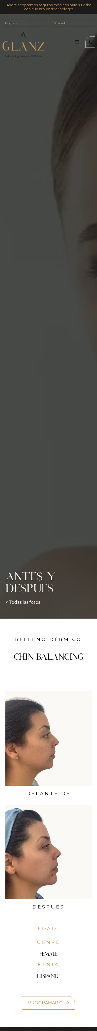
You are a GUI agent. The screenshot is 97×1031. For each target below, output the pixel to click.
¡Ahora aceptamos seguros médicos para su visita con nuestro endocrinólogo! (48, 7)
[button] (76, 42)
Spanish (60, 23)
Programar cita (48, 1002)
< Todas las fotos (22, 602)
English (11, 23)
